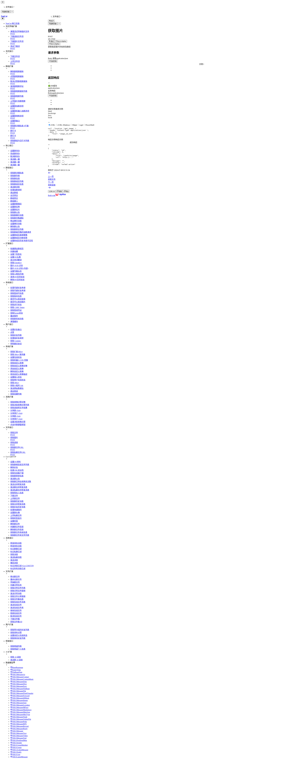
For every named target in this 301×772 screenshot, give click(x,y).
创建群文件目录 (17, 527)
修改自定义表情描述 (18, 374)
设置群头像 (15, 513)
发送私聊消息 (16, 557)
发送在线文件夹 (17, 608)
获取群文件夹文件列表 (19, 535)
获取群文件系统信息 (18, 532)
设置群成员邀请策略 (18, 235)
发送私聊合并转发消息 (19, 490)
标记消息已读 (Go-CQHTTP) (22, 566)
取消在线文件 (16, 616)
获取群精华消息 (17, 215)
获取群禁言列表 (17, 229)
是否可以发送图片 (17, 302)
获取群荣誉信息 (17, 476)
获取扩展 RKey (16, 352)
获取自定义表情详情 (18, 366)
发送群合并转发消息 (18, 487)
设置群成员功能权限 (18, 238)
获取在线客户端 (17, 473)
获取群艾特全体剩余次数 (20, 482)
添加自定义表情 (17, 369)
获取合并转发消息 (17, 504)
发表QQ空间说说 (17, 277)
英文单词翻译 (16, 260)
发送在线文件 (16, 605)
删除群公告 (15, 226)
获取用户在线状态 (17, 380)
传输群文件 (15, 582)
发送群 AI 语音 (16, 660)
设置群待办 (15, 151)
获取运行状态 (16, 305)
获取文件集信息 (17, 599)
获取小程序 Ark (16, 386)
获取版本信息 (16, 296)
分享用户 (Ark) (16, 413)
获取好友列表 (16, 335)
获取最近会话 (16, 344)
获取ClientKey (16, 263)
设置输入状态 (16, 377)
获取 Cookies (15, 341)
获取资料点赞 (16, 633)
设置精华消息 (16, 224)
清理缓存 (14, 322)
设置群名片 (15, 210)
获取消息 (14, 554)
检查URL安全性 (17, 470)
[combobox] (59, 142)
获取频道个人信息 (17, 649)
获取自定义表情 (17, 363)
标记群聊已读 (16, 549)
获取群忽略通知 (17, 218)
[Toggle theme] (2, 18)
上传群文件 (15, 498)
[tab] (174, 84)
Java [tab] (49, 115)
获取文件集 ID (16, 622)
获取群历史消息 (17, 501)
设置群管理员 (16, 204)
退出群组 (14, 193)
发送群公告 (15, 479)
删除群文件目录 (17, 530)
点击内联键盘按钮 (17, 425)
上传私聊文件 (16, 515)
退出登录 (14, 391)
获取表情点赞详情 (17, 402)
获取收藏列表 (16, 394)
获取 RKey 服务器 (17, 354)
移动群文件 (15, 577)
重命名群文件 (16, 579)
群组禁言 (14, 198)
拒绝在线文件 (16, 613)
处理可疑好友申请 (17, 288)
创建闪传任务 (16, 585)
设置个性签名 (16, 254)
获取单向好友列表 (17, 638)
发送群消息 (15, 187)
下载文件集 (15, 619)
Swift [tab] (50, 118)
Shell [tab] (50, 111)
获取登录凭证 (16, 310)
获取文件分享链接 (17, 596)
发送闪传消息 (16, 593)
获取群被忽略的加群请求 (20, 232)
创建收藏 (14, 251)
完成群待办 (15, 154)
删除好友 (14, 467)
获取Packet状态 (16, 313)
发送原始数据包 (17, 388)
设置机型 (14, 521)
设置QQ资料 (15, 462)
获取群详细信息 (17, 173)
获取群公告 (15, 212)
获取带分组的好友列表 (19, 630)
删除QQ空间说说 (17, 280)
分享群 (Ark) (15, 410)
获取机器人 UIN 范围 (19, 360)
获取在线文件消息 (17, 602)
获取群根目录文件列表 (19, 465)
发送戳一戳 (15, 159)
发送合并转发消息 (17, 484)
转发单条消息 (16, 543)
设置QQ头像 (15, 257)
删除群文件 (15, 524)
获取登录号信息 (17, 293)
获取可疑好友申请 (17, 290)
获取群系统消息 (17, 319)
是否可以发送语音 (17, 299)
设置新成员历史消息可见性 (21, 241)
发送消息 (14, 560)
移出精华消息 (16, 221)
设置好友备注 (16, 330)
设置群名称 (15, 207)
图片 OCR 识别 (16, 266)
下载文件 (14, 496)
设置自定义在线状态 (18, 635)
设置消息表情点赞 (17, 422)
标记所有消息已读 (17, 569)
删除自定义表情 (17, 371)
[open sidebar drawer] (2, 2)
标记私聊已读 (16, 552)
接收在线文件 (16, 610)
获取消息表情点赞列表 (19, 405)
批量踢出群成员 (17, 249)
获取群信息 (15, 179)
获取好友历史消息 (17, 507)
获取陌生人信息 (17, 493)
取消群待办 (15, 156)
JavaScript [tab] (52, 113)
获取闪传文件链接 (17, 591)
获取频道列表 (16, 646)
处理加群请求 (16, 190)
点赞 (12, 332)
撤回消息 (14, 563)
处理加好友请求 (17, 338)
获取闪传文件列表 (17, 588)
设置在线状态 (16, 357)
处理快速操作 (16, 510)
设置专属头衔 (16, 271)
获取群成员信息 (17, 184)
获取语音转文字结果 (18, 408)
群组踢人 (14, 201)
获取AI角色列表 (17, 274)
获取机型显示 (16, 518)
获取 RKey (14, 383)
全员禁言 (14, 195)
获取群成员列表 (17, 181)
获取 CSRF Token (17, 307)
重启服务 (14, 316)
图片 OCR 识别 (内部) (19, 268)
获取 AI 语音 (15, 657)
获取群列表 (15, 176)
